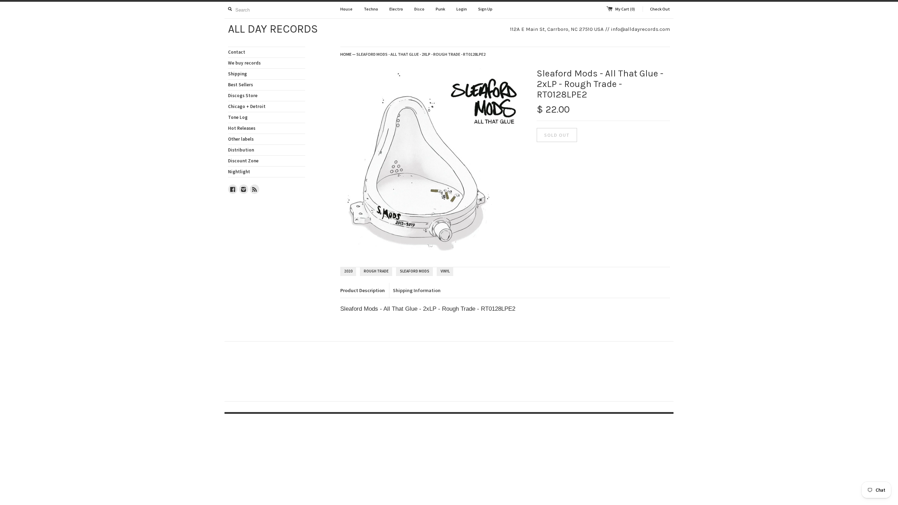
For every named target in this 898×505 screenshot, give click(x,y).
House (346, 9)
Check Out (660, 9)
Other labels (241, 139)
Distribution (241, 150)
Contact (236, 52)
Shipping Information (417, 290)
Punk (440, 9)
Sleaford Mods (414, 271)
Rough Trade (376, 271)
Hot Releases (241, 128)
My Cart (625, 9)
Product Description (362, 290)
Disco (419, 9)
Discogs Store (242, 96)
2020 (348, 271)
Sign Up (485, 9)
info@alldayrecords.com (640, 29)
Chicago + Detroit (247, 106)
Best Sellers (240, 85)
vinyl (445, 271)
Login (461, 9)
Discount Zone (243, 161)
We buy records (244, 63)
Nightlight (239, 172)
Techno (371, 9)
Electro (396, 9)
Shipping (237, 74)
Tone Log (238, 117)
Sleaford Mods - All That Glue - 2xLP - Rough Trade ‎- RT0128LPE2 (420, 54)
